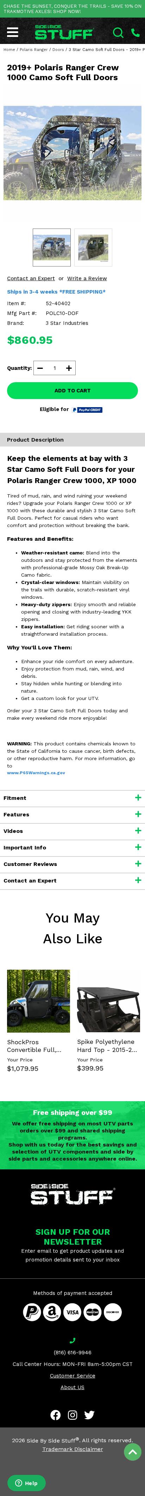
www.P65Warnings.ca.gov (36, 772)
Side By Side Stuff (53, 1440)
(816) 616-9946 (73, 1352)
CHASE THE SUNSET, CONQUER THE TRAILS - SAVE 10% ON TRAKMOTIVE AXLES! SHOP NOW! (72, 9)
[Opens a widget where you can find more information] (26, 1483)
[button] (144, 1495)
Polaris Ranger (34, 49)
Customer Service (72, 1376)
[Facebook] (55, 1415)
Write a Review (87, 278)
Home (9, 49)
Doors (58, 49)
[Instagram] (72, 1415)
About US (72, 1387)
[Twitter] (89, 1415)
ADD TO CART (73, 390)
